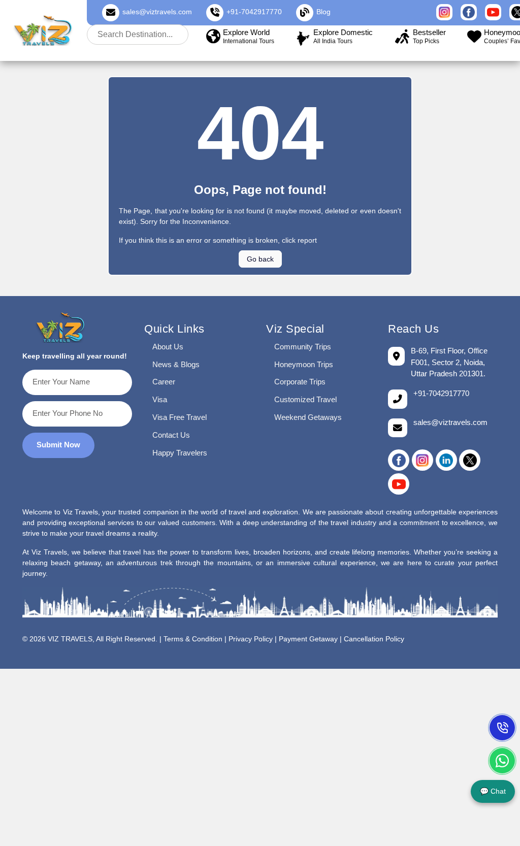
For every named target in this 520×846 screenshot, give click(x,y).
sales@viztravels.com (157, 12)
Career (163, 381)
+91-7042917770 (254, 12)
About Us (167, 346)
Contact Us (171, 435)
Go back (260, 259)
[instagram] (422, 460)
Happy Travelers (179, 452)
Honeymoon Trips (303, 364)
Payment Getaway (308, 639)
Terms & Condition (193, 639)
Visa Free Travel (179, 417)
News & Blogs (176, 364)
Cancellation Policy (374, 639)
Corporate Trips (300, 381)
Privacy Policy (251, 639)
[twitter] (469, 460)
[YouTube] (398, 484)
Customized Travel (305, 399)
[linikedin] (446, 460)
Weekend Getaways (308, 417)
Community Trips (302, 346)
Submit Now (58, 444)
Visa (159, 399)
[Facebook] (398, 460)
